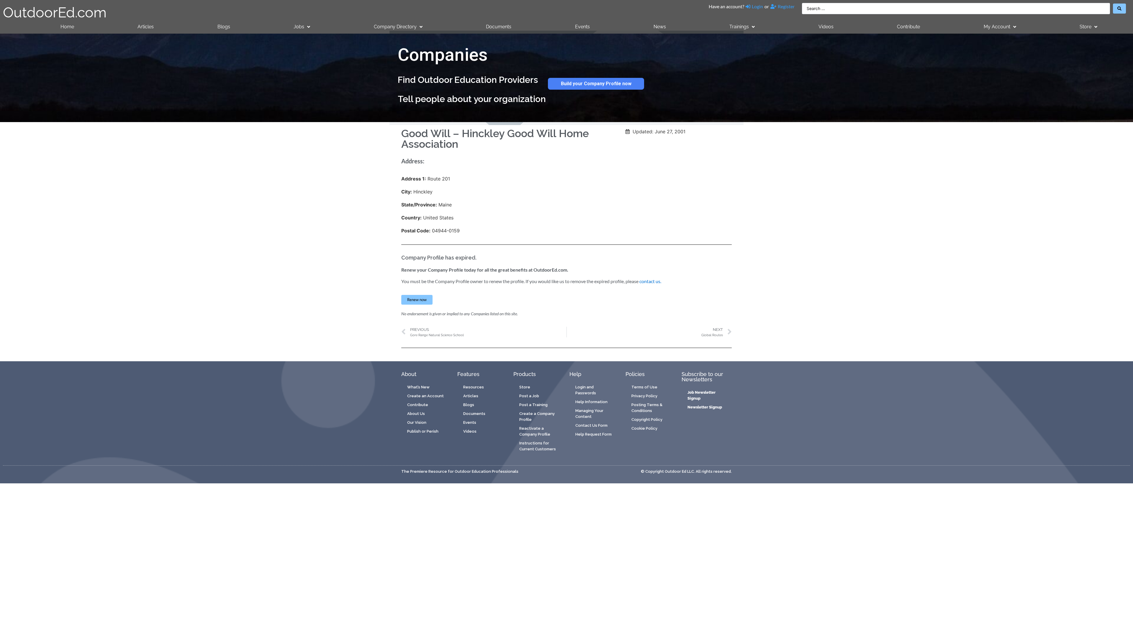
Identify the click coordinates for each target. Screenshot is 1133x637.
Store (1085, 26)
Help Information (591, 402)
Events (582, 26)
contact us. (650, 281)
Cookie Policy (644, 428)
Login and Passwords (585, 390)
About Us (416, 413)
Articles (145, 26)
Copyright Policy (646, 419)
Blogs (223, 26)
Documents (498, 26)
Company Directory (395, 26)
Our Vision (416, 422)
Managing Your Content (589, 413)
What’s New (418, 387)
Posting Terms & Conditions (646, 408)
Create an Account (425, 396)
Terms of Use (644, 387)
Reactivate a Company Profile (534, 431)
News (660, 26)
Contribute (908, 26)
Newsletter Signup (704, 407)
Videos (826, 26)
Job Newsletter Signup (701, 395)
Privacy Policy (644, 396)
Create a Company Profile (537, 416)
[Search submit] (1119, 9)
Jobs (299, 26)
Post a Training (533, 405)
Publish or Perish (422, 431)
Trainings (739, 26)
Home (67, 26)
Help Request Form (593, 434)
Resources (473, 387)
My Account (997, 26)
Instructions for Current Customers (537, 446)
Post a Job (529, 396)
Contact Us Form (591, 425)
